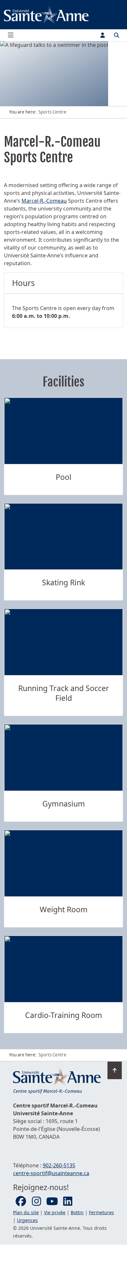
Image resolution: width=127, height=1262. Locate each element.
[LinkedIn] (68, 1201)
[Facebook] (21, 1201)
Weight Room (64, 909)
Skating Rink (63, 582)
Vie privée (54, 1212)
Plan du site (26, 1212)
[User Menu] (102, 35)
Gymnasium (63, 803)
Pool (63, 477)
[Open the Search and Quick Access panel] (116, 35)
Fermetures (101, 1212)
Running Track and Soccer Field (63, 693)
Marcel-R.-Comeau (44, 200)
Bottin (77, 1212)
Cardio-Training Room (63, 1015)
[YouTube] (52, 1201)
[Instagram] (36, 1201)
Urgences (27, 1220)
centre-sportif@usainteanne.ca (51, 1173)
